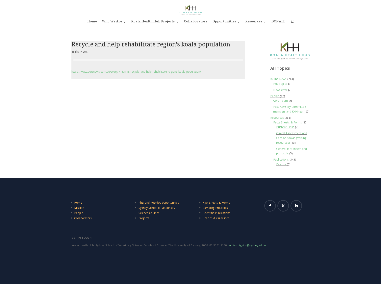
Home (92, 22)
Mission (79, 208)
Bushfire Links (285, 127)
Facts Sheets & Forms (287, 122)
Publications (281, 159)
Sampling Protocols (215, 208)
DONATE (278, 22)
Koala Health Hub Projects (153, 22)
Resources (253, 22)
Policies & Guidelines (216, 218)
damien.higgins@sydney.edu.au (247, 245)
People (274, 96)
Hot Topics (280, 84)
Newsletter (280, 90)
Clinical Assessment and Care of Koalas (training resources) (291, 137)
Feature (281, 164)
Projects (144, 218)
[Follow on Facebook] (270, 206)
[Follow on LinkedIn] (296, 206)
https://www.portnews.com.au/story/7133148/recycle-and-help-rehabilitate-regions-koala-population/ (136, 71)
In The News (79, 51)
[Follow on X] (283, 206)
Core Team (280, 100)
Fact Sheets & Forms (216, 202)
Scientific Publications (216, 213)
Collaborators (195, 22)
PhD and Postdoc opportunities (159, 202)
